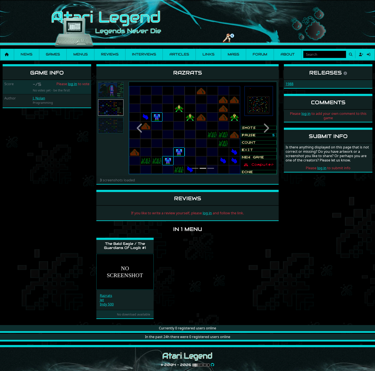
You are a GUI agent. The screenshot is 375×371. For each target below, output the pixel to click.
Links (208, 54)
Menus (80, 54)
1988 (289, 83)
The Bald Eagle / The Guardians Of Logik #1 (125, 245)
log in (72, 83)
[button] (140, 128)
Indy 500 (107, 304)
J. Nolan (39, 98)
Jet (102, 300)
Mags (233, 54)
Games (53, 54)
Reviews (109, 54)
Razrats (106, 295)
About (288, 54)
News (26, 54)
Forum (260, 54)
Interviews (144, 54)
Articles (179, 54)
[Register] (360, 54)
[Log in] (368, 54)
